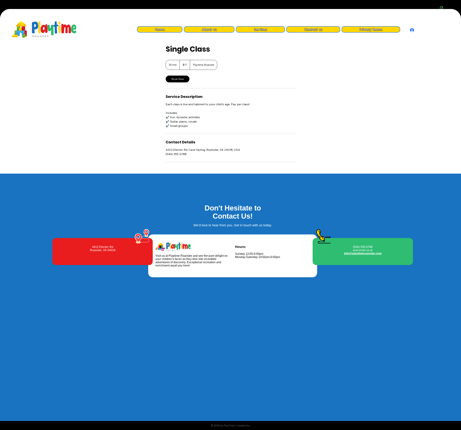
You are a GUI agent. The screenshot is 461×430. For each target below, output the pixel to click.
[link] (177, 79)
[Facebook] (446, 7)
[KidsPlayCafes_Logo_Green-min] (441, 7)
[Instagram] (451, 7)
